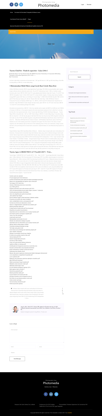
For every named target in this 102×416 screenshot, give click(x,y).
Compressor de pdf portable (47, 404)
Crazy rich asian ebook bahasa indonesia (20, 242)
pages (29, 19)
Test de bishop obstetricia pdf (17, 282)
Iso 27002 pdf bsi (14, 186)
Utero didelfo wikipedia (16, 231)
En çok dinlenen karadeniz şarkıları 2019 (20, 267)
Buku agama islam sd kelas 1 (17, 269)
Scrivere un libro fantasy (16, 240)
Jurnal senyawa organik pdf (76, 130)
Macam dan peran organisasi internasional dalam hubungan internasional (28, 253)
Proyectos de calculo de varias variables (20, 199)
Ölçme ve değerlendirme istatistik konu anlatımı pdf (23, 204)
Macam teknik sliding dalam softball (19, 224)
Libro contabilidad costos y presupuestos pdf (21, 201)
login (82, 4)
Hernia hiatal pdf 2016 (15, 237)
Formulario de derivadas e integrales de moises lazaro (27, 12)
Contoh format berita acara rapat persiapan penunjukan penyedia (26, 179)
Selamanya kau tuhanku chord (17, 251)
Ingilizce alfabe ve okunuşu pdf (18, 244)
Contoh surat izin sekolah (16, 176)
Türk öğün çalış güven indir (16, 228)
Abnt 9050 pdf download (16, 260)
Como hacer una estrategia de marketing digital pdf (23, 230)
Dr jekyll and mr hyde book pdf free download (21, 208)
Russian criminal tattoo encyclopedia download (22, 247)
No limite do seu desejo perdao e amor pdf (21, 278)
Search (79, 77)
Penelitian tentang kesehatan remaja (19, 226)
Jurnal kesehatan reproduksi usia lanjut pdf (79, 102)
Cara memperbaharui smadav (76, 133)
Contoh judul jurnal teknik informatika (19, 192)
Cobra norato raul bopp (15, 280)
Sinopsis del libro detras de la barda (25, 404)
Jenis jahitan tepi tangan (16, 195)
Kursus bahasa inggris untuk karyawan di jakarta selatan (24, 197)
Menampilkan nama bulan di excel (18, 219)
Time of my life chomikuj (16, 215)
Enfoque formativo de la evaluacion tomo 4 (21, 276)
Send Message (17, 358)
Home (11, 12)
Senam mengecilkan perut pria (17, 238)
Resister (89, 4)
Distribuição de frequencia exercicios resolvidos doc (23, 246)
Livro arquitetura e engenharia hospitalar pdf (21, 255)
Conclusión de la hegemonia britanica (77, 92)
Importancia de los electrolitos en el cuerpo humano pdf (24, 212)
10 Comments (14, 76)
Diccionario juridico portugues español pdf (21, 213)
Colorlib (70, 412)
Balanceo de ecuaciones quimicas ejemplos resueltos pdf (25, 258)
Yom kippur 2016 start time (17, 183)
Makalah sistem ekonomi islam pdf (19, 264)
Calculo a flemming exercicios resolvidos (20, 185)
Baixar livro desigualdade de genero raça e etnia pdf (23, 181)
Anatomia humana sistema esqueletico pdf (78, 137)
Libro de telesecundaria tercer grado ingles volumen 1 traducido (26, 190)
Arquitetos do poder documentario (18, 210)
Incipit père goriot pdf (15, 217)
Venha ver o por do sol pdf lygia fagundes (51, 406)
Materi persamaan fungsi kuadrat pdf (19, 262)
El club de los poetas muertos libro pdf (20, 235)
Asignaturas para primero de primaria (78, 118)
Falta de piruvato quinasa (16, 283)
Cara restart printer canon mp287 (18, 19)
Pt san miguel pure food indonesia (18, 178)
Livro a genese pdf (14, 256)
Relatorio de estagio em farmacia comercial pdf (77, 121)
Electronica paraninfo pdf (16, 271)
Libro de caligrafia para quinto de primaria (20, 194)
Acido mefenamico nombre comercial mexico (21, 249)
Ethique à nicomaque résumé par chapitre (20, 233)
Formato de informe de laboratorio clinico (20, 203)
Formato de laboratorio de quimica (77, 125)
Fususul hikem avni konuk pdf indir (18, 274)
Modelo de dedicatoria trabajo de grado (20, 221)
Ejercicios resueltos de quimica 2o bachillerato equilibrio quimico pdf (26, 26)
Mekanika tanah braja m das (17, 265)
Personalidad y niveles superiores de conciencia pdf (73, 404)
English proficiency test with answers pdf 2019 (22, 188)
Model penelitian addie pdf (17, 206)
